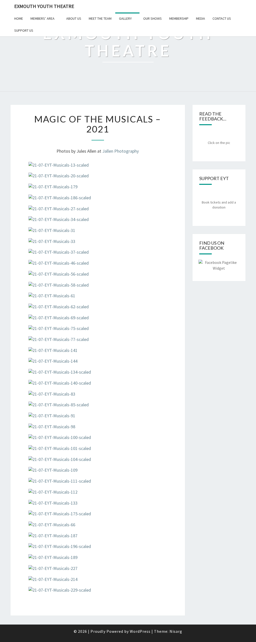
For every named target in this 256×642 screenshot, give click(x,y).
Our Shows (152, 18)
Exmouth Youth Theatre (44, 6)
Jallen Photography (120, 151)
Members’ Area (42, 18)
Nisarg (176, 631)
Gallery (125, 18)
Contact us (221, 18)
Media (200, 18)
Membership (178, 18)
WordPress (140, 631)
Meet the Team (100, 18)
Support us (23, 30)
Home (18, 18)
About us (73, 18)
